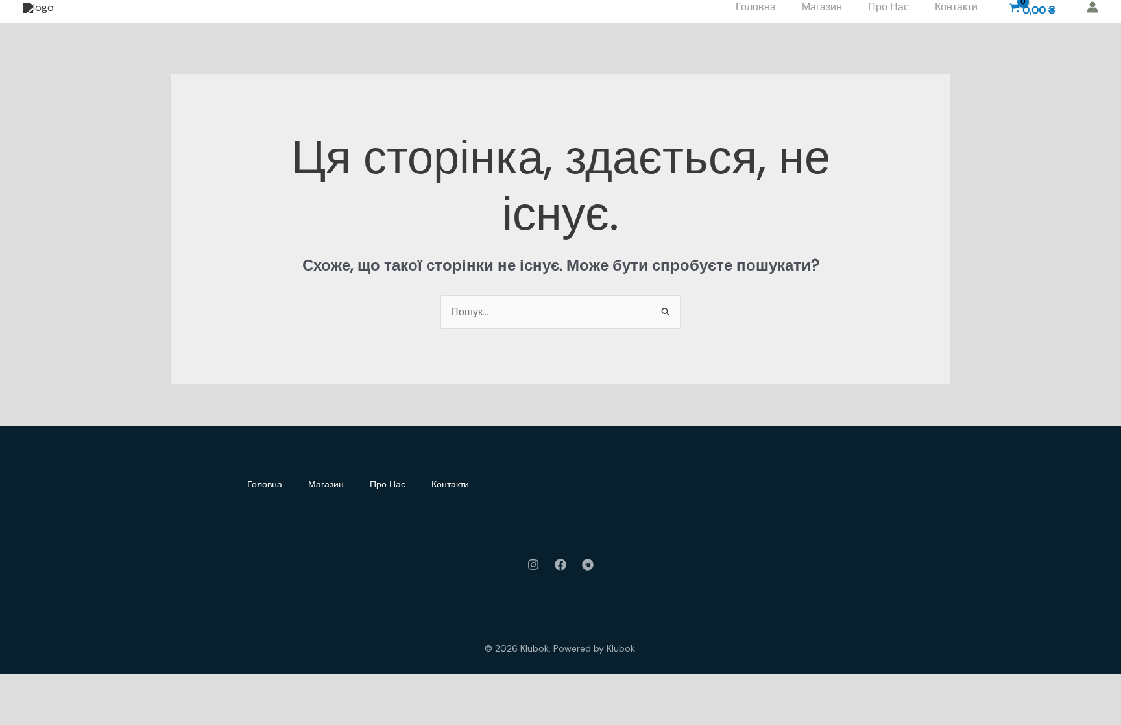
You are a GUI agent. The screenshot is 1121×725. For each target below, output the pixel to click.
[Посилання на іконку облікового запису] (1092, 7)
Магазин (326, 484)
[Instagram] (533, 565)
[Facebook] (560, 565)
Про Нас (387, 484)
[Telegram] (588, 565)
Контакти (450, 484)
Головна (264, 484)
